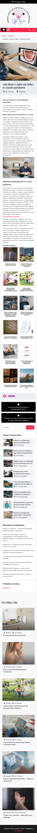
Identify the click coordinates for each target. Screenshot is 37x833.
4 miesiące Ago (22, 517)
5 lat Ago (11, 92)
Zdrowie (11, 396)
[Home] (3, 29)
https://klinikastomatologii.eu (11, 216)
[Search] (34, 30)
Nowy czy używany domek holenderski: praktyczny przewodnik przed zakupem (22, 494)
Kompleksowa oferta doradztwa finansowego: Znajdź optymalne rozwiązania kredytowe (18, 551)
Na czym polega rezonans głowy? (14, 635)
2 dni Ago (21, 445)
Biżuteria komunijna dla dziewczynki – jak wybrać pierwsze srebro (21, 515)
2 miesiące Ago (22, 497)
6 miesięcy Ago (21, 812)
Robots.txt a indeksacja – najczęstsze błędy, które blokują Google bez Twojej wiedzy (17, 530)
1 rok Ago (19, 776)
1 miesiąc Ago (22, 466)
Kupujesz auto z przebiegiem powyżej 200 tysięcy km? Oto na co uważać (23, 463)
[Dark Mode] (30, 30)
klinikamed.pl (6, 588)
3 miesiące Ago (22, 507)
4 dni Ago (21, 455)
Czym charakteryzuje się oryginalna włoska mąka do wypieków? (22, 484)
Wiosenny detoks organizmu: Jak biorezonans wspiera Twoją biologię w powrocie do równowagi (17, 569)
